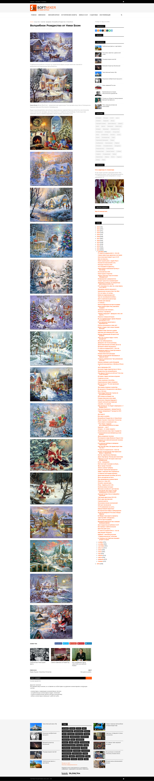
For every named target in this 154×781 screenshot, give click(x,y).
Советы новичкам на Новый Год (60, 662)
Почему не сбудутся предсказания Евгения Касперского (112, 99)
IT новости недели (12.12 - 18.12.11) (108, 449)
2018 (98, 236)
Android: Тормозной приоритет (108, 469)
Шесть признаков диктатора (107, 299)
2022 (98, 229)
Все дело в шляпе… (104, 416)
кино (97, 134)
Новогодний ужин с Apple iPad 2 (108, 261)
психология (110, 148)
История (98, 118)
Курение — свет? (103, 427)
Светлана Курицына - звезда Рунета (109, 409)
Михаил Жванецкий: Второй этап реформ (108, 335)
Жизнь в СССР (83, 15)
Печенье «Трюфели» (104, 311)
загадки (98, 129)
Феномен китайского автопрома (108, 489)
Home (31, 21)
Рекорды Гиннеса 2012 (105, 264)
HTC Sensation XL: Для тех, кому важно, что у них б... (110, 286)
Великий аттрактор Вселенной (111, 66)
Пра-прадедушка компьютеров (108, 479)
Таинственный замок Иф (109, 72)
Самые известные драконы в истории (110, 255)
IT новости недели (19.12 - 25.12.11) (108, 348)
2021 (98, 231)
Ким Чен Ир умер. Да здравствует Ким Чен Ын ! (110, 447)
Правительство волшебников (107, 371)
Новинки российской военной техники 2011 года (110, 440)
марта (100, 557)
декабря (101, 251)
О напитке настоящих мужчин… (108, 473)
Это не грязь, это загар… (105, 293)
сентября (101, 546)
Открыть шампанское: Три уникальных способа (110, 359)
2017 (98, 238)
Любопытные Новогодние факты (37, 663)
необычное (99, 143)
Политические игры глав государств (109, 431)
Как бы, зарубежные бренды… (107, 455)
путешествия (100, 151)
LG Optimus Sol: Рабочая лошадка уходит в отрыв (108, 539)
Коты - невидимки (103, 462)
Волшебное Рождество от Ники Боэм (110, 418)
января (100, 561)
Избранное (41, 15)
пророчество (100, 148)
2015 (98, 242)
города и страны (101, 123)
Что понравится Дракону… (106, 266)
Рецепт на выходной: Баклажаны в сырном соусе (109, 356)
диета (103, 126)
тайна (114, 154)
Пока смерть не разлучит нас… (107, 422)
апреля (100, 555)
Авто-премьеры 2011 (104, 367)
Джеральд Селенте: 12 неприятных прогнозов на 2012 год (109, 283)
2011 (98, 250)
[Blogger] (105, 31)
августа (100, 548)
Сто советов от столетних (104, 170)
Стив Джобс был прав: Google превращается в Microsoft (107, 491)
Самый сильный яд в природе (107, 402)
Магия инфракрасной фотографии (109, 304)
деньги (120, 123)
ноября (100, 542)
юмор (98, 159)
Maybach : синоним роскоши (107, 534)
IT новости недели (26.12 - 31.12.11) (108, 253)
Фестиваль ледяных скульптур (107, 387)
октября (101, 544)
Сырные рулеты (103, 501)
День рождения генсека (106, 436)
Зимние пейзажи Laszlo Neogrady (108, 362)
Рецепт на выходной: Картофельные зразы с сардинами (109, 452)
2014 (98, 244)
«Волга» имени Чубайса (105, 468)
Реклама (38, 1)
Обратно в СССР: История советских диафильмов (109, 459)
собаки (119, 151)
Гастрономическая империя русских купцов (109, 433)
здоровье (105, 129)
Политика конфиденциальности (69, 764)
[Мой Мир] (100, 31)
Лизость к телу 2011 (104, 481)
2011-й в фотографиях (105, 519)
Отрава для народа (104, 300)
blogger (88, 678)
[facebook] (123, 1)
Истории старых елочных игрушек (109, 376)
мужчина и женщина (102, 140)
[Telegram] (112, 31)
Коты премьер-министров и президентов (107, 322)
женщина (110, 126)
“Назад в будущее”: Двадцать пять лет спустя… (110, 314)
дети (97, 126)
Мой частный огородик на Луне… (108, 464)
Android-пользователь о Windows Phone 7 (110, 364)
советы (98, 154)
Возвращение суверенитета (107, 279)
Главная (32, 1)
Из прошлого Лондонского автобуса (109, 389)
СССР (111, 118)
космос (113, 134)
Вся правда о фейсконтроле (107, 526)
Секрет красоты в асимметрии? (108, 281)
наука (112, 140)
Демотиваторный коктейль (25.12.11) (109, 344)
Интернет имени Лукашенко (107, 346)
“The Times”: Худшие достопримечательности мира (108, 424)
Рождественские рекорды (106, 353)
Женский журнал (53, 15)
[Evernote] (109, 31)
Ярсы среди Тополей (104, 466)
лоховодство (105, 137)
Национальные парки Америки (108, 382)
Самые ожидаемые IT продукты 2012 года (109, 411)
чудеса (119, 157)
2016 (98, 240)
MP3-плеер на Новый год (106, 396)
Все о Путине (102, 391)
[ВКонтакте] (96, 31)
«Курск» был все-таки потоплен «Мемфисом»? (108, 276)
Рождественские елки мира (107, 398)
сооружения (106, 154)
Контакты (43, 1)
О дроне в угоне (103, 378)
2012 (98, 248)
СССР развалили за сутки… (106, 507)
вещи (112, 120)
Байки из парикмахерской (106, 295)
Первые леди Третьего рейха (107, 330)
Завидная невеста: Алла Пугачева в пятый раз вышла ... (109, 351)
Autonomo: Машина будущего (107, 400)
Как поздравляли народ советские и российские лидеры (79, 664)
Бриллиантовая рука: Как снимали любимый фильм (109, 522)
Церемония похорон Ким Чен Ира (108, 291)
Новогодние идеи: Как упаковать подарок (108, 307)
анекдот (98, 120)
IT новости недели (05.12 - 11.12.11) (108, 530)
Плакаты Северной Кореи (106, 317)
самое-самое (110, 151)
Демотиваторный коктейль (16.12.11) (109, 475)
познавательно (108, 145)
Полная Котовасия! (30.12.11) (106, 262)
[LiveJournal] (107, 31)
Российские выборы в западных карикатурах (108, 444)
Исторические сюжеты (69, 15)
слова (85, 753)
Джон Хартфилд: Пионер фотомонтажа (110, 457)
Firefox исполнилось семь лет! (107, 325)
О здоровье (94, 15)
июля (100, 549)
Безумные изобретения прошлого (112, 79)
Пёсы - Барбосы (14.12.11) (105, 485)
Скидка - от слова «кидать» (106, 429)
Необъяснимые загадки (105, 487)
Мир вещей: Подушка (105, 532)
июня (100, 551)
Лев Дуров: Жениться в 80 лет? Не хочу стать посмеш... (110, 373)
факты (107, 157)
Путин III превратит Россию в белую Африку (109, 513)
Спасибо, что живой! (104, 404)
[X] (103, 31)
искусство (37, 21)
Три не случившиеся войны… (107, 297)
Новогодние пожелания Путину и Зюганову (108, 269)
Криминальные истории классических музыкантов (109, 92)
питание (98, 145)
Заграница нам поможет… (106, 309)
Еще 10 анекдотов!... (101, 211)
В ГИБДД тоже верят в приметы (108, 516)
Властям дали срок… (104, 528)
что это (74, 759)
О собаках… (101, 302)
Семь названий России (109, 85)
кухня (97, 137)
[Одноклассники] (98, 31)
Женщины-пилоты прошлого (107, 289)
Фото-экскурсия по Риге (106, 477)
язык (103, 159)
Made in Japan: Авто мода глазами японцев (108, 327)
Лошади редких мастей (109, 59)
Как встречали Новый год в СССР (108, 257)
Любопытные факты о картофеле (112, 46)
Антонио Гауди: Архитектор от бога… (110, 369)
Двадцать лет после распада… (107, 342)
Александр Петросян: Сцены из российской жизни (108, 393)
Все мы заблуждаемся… (105, 341)
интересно (99, 132)
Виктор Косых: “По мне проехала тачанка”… (108, 384)
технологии (99, 157)
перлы (117, 143)
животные (118, 126)
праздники (48, 21)
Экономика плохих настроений (108, 503)
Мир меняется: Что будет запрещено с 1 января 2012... (110, 406)
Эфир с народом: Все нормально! (108, 471)
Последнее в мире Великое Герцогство (110, 438)
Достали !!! (101, 414)
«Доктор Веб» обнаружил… (106, 517)
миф (113, 137)
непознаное (108, 143)
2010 (98, 563)
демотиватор (112, 123)
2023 (98, 227)
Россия (106, 118)
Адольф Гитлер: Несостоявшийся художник (108, 494)
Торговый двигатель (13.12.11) (107, 497)
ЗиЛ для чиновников (104, 505)
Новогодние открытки (105, 273)
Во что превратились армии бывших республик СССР (109, 319)
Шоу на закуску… (103, 259)
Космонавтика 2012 (104, 272)
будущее (105, 120)
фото (112, 157)
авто (117, 118)
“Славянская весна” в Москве (107, 536)
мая (99, 553)
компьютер (105, 134)
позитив (43, 21)
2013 (98, 246)
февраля (101, 559)
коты (118, 134)
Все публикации (105, 15)
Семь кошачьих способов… (106, 380)
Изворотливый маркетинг (106, 508)
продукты (117, 145)
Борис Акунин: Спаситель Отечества (109, 420)
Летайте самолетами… (105, 483)
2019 (98, 234)
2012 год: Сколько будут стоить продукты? (108, 338)
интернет (108, 132)
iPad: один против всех (105, 499)
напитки (79, 745)
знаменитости (115, 129)
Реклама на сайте (66, 763)
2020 (98, 232)
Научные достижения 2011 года (108, 332)
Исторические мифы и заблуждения (109, 510)
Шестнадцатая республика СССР (108, 525)
